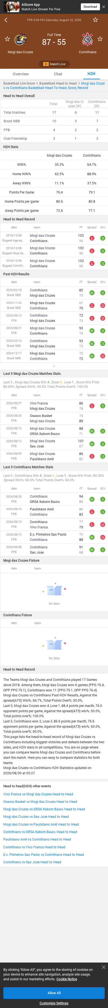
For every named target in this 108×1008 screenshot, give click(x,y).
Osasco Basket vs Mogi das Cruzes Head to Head (40, 801)
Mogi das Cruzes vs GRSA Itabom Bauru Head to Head (44, 809)
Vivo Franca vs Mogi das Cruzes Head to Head (38, 794)
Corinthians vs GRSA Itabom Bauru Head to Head (40, 831)
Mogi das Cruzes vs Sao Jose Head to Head (36, 816)
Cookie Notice (66, 979)
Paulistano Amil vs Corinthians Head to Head (37, 839)
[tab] (20, 74)
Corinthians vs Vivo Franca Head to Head (34, 847)
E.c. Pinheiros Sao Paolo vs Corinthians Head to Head (43, 854)
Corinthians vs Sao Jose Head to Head (32, 862)
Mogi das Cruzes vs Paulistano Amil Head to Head (41, 824)
